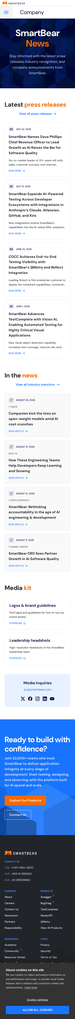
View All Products (51, 928)
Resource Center (15, 957)
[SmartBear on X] (23, 699)
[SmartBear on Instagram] (37, 699)
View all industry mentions (35, 384)
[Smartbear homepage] (13, 3)
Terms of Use (49, 957)
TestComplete (49, 909)
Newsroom (11, 915)
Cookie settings (37, 999)
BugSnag (46, 903)
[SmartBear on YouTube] (52, 699)
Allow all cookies (37, 1010)
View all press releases (35, 114)
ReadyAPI (46, 915)
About (8, 897)
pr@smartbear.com (37, 690)
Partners (10, 921)
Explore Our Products (25, 800)
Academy (11, 945)
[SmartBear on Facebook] (30, 699)
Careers (9, 903)
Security (46, 951)
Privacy (45, 945)
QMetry (45, 921)
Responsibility (13, 928)
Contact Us (17, 815)
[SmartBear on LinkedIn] (45, 699)
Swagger (46, 897)
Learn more (31, 987)
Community (12, 951)
